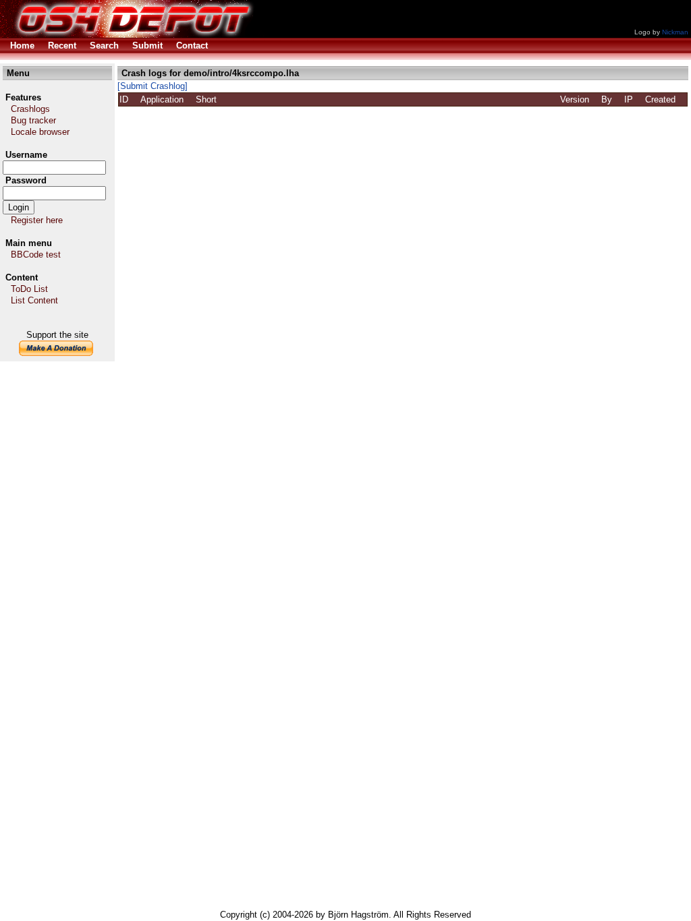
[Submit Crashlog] (152, 86)
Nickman (675, 32)
